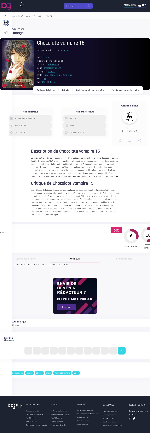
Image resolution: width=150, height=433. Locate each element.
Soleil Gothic (53, 64)
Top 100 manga (82, 417)
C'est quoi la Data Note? (111, 411)
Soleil (47, 57)
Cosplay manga (82, 424)
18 (45, 78)
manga (29, 373)
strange (51, 71)
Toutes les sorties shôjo (61, 75)
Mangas (81, 405)
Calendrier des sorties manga (87, 414)
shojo (48, 373)
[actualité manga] (5, 32)
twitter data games (134, 419)
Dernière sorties (83, 421)
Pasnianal (129, 128)
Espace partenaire (109, 415)
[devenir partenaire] (75, 295)
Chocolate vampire (52, 68)
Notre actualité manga (85, 410)
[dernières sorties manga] (22, 4)
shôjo (46, 75)
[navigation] (6, 14)
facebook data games (130, 419)
